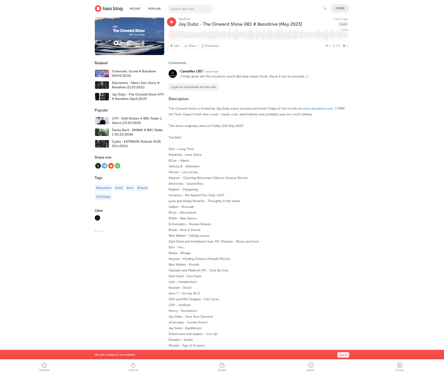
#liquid (142, 188)
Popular (154, 8)
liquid (343, 24)
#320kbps (103, 197)
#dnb (119, 188)
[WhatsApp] (117, 166)
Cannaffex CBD (191, 71)
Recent (135, 8)
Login (340, 8)
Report (99, 231)
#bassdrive (103, 188)
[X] (98, 166)
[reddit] (111, 166)
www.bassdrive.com (318, 109)
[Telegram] (104, 166)
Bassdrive (184, 19)
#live (130, 188)
